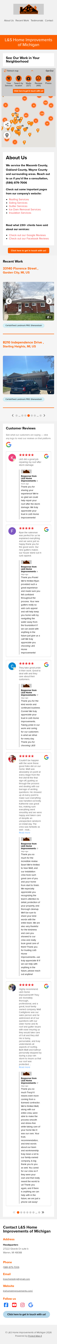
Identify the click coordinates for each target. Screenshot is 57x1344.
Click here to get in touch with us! (28, 250)
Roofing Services (19, 199)
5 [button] (25, 415)
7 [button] (32, 415)
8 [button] (35, 415)
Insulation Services (20, 212)
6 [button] (28, 415)
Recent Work (22, 20)
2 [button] (21, 1212)
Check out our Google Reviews (27, 235)
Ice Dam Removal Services (25, 209)
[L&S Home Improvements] (28, 9)
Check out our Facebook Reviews (29, 238)
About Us (9, 20)
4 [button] (22, 415)
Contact (49, 20)
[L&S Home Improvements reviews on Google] (8, 445)
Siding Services (18, 202)
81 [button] (39, 1212)
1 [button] (17, 415)
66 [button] (41, 415)
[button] (13, 415)
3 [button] (24, 1212)
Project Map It (35, 1336)
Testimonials (37, 20)
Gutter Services (18, 206)
